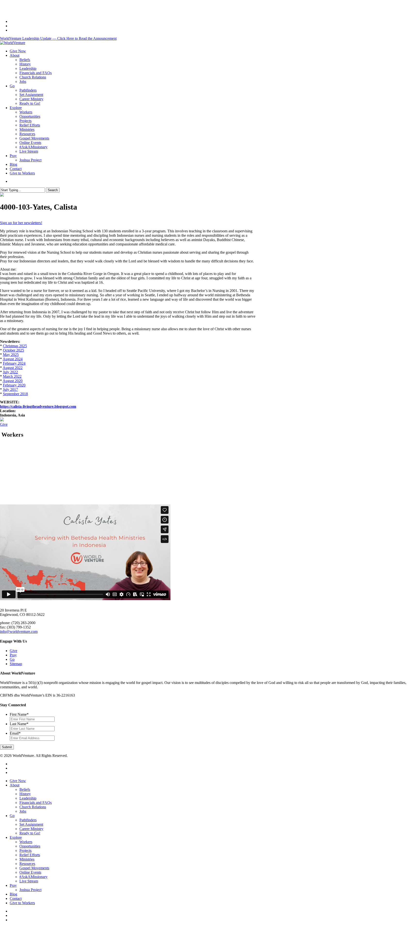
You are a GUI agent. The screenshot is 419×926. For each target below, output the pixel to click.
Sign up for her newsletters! (21, 223)
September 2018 (15, 394)
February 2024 (14, 363)
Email (15, 733)
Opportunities (29, 846)
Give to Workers (22, 903)
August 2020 (13, 381)
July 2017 (10, 389)
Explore (16, 837)
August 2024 (13, 359)
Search (53, 190)
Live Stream (28, 881)
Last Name (19, 724)
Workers (25, 842)
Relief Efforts (29, 855)
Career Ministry (31, 829)
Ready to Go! (29, 833)
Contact (16, 898)
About (14, 785)
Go (12, 659)
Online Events (30, 872)
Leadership (27, 798)
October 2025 (13, 350)
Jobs (22, 811)
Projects (25, 850)
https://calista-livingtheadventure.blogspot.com (38, 406)
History (25, 794)
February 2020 (14, 385)
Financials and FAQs (35, 802)
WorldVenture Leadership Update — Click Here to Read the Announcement (58, 38)
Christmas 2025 (15, 346)
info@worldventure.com (19, 631)
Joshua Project (30, 890)
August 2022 (13, 368)
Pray (13, 655)
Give (4, 424)
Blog (13, 894)
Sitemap (16, 664)
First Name (19, 714)
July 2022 (10, 372)
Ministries (26, 859)
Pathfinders (28, 820)
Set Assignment (31, 824)
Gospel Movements (34, 868)
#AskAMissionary (33, 877)
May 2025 (11, 355)
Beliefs (24, 789)
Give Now (18, 781)
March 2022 (12, 376)
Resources (27, 864)
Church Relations (32, 807)
